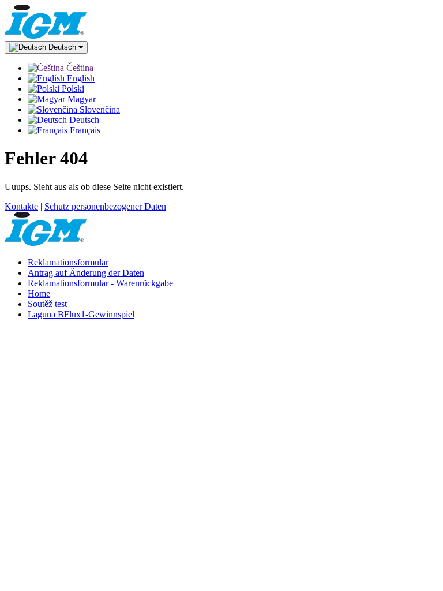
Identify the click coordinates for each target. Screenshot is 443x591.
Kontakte (21, 206)
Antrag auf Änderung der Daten (86, 273)
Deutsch (62, 47)
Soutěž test (47, 304)
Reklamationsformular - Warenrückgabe (100, 283)
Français (83, 130)
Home (39, 293)
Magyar (80, 99)
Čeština (78, 68)
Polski (71, 88)
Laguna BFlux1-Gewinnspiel (81, 314)
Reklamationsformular (68, 262)
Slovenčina (98, 109)
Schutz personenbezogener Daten (105, 206)
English (80, 78)
